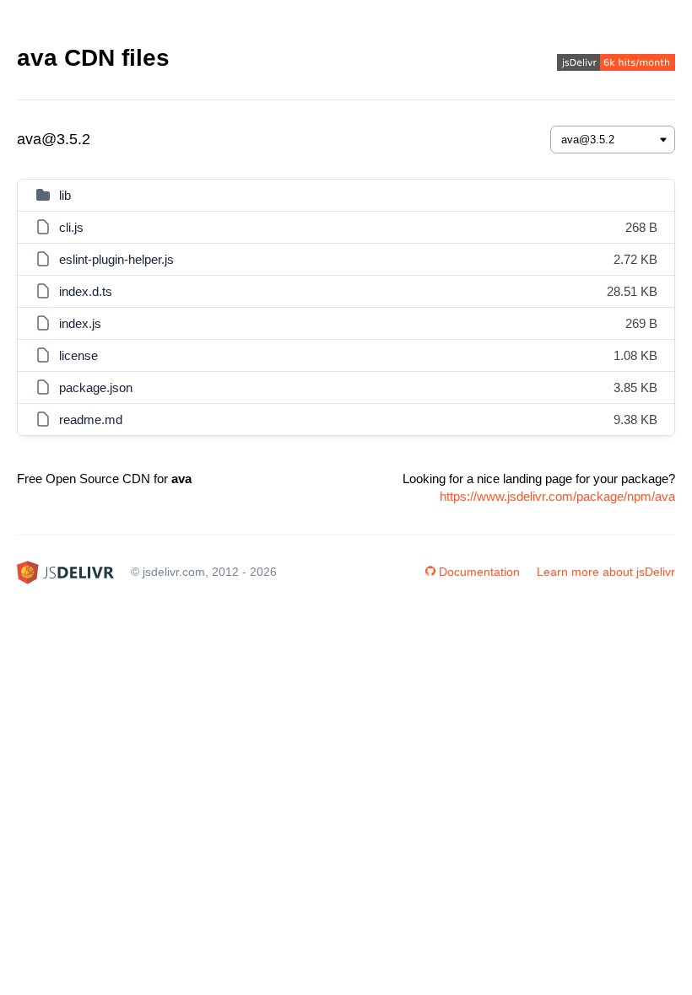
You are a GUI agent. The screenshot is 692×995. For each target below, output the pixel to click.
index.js (80, 323)
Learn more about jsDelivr (606, 571)
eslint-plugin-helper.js (116, 259)
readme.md (90, 419)
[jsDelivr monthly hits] (616, 64)
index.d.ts (85, 291)
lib (65, 195)
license (78, 355)
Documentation (479, 571)
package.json (95, 387)
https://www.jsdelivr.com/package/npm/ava (557, 496)
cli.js (71, 227)
